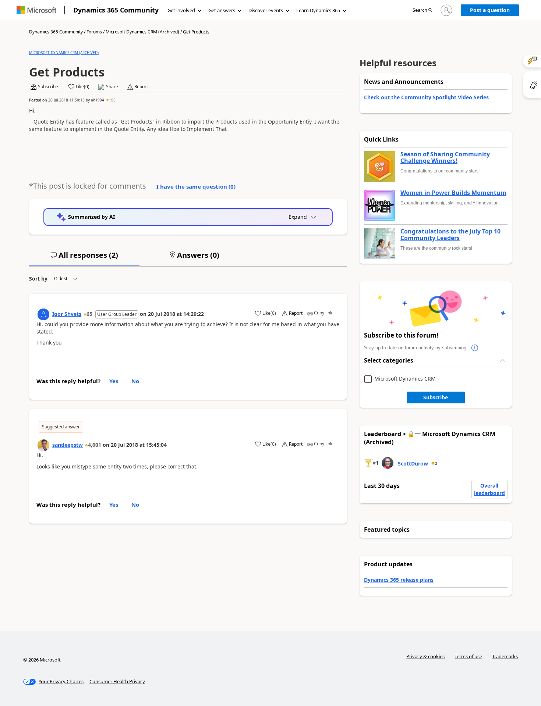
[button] (422, 10)
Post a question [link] (490, 10)
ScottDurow (413, 463)
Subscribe (435, 397)
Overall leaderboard (489, 489)
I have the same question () (196, 186)
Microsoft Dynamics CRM (405, 379)
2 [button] (436, 463)
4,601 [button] (94, 444)
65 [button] (89, 313)
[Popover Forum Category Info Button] (475, 347)
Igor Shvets (66, 313)
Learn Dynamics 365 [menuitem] (318, 10)
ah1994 (97, 100)
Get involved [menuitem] (181, 10)
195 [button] (112, 100)
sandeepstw (67, 444)
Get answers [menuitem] (221, 10)
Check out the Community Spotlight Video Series (426, 97)
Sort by (38, 278)
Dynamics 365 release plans (399, 579)
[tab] (84, 258)
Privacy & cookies (425, 656)
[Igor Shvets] (43, 314)
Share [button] (112, 87)
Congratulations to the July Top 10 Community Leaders (450, 234)
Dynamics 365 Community (116, 10)
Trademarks (505, 656)
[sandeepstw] (43, 445)
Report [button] (141, 87)
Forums (94, 32)
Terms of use (468, 656)
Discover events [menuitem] (265, 10)
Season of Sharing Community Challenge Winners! (445, 157)
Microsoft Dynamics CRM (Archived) (142, 32)
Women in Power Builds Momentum (453, 193)
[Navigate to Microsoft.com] (36, 10)
